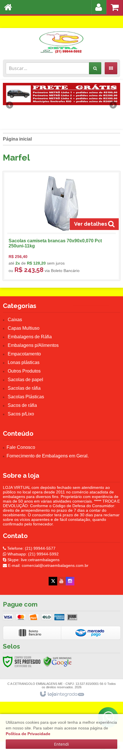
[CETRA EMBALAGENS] (61, 42)
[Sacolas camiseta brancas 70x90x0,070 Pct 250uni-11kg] (61, 226)
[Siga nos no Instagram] (70, 581)
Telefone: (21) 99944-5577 (30, 548)
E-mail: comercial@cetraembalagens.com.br (47, 565)
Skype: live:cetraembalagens (32, 559)
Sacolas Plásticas (26, 396)
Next (113, 103)
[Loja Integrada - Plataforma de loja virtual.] (61, 694)
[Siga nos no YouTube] (61, 581)
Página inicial (17, 139)
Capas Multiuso (23, 328)
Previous (10, 105)
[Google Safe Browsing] (57, 661)
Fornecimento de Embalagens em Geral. (48, 455)
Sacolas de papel (25, 379)
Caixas (15, 319)
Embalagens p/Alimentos (33, 345)
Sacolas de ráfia (24, 388)
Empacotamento (24, 353)
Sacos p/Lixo (21, 413)
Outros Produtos (24, 371)
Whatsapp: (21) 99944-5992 (32, 554)
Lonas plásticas (23, 362)
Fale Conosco (21, 447)
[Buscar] (95, 68)
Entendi (61, 744)
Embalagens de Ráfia (30, 336)
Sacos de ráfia (22, 405)
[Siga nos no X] (53, 581)
